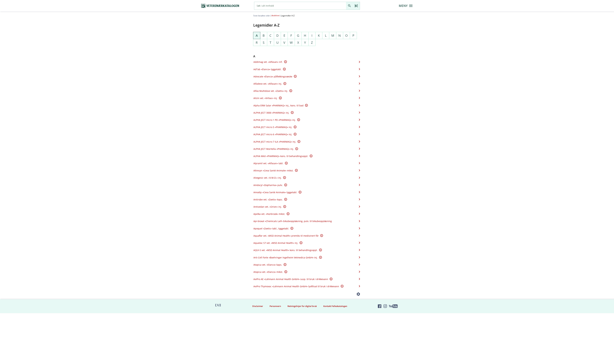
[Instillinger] (358, 294)
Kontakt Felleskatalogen (335, 306)
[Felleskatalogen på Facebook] (379, 306)
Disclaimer (257, 306)
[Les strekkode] (356, 6)
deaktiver (275, 15)
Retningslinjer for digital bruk (302, 306)
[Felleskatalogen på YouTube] (393, 306)
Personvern (275, 306)
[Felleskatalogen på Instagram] (385, 306)
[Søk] (349, 6)
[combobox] (300, 6)
